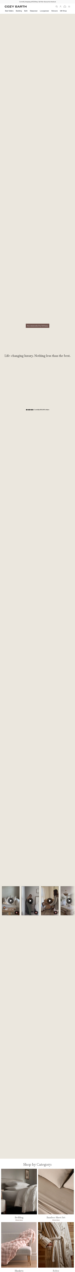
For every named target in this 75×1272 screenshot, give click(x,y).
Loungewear (44, 11)
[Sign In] (61, 6)
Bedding (19, 11)
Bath (26, 11)
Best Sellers (9, 11)
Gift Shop (63, 11)
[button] (57, 7)
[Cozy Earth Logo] (16, 7)
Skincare (54, 11)
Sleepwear (34, 11)
